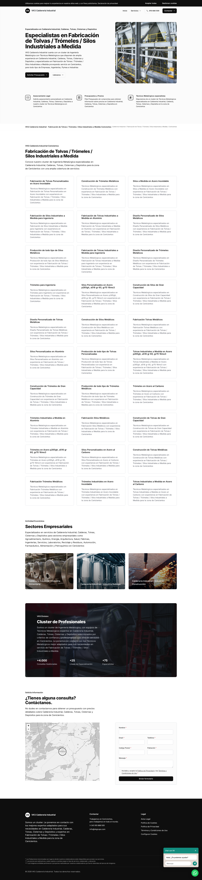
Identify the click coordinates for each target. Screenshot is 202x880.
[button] (62, 751)
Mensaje (123, 758)
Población (151, 748)
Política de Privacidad (145, 771)
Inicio (125, 11)
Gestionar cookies (169, 3)
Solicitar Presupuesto (36, 75)
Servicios (134, 11)
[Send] (195, 863)
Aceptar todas (151, 3)
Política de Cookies (149, 823)
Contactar (168, 11)
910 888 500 (154, 11)
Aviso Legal (145, 819)
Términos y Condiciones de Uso (154, 830)
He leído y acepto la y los (144, 772)
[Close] (195, 850)
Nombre (122, 728)
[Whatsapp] (194, 873)
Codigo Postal (125, 748)
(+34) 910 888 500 (97, 825)
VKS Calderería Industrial (43, 10)
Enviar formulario (146, 779)
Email (121, 738)
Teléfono (151, 738)
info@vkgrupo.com (97, 829)
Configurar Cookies (149, 834)
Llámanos (57, 75)
